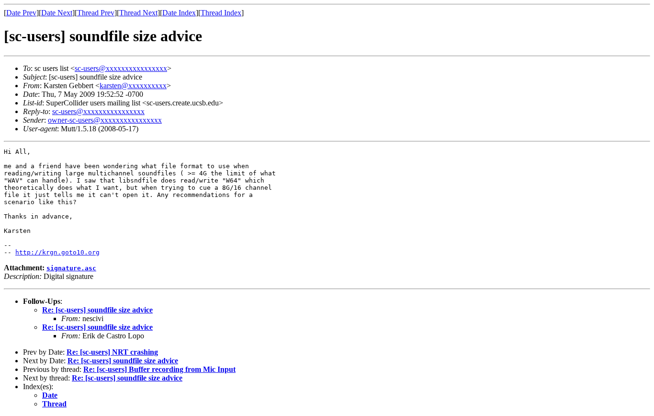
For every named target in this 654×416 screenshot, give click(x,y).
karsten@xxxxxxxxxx (133, 85)
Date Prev (21, 13)
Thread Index (221, 13)
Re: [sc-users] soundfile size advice (97, 310)
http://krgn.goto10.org (57, 252)
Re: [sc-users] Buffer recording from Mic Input (159, 369)
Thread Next (138, 13)
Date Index (179, 13)
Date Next (56, 13)
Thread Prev (95, 13)
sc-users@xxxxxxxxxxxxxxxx (121, 68)
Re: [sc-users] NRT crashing (112, 352)
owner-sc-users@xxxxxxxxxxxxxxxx (105, 120)
